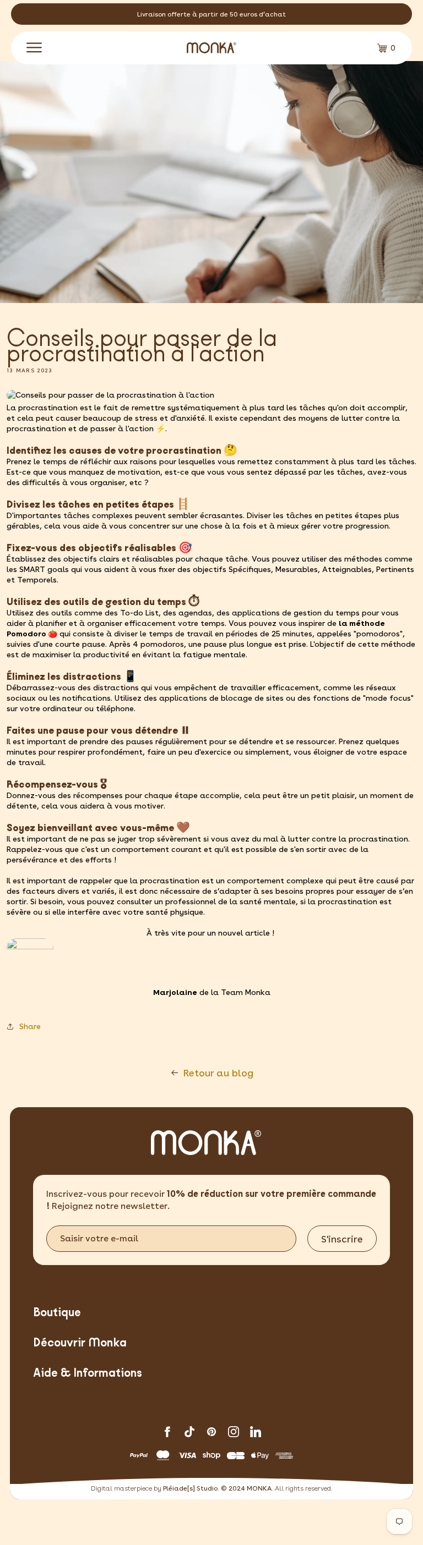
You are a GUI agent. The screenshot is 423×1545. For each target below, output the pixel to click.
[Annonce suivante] (390, 14)
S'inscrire (342, 1239)
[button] (34, 48)
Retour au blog (218, 1073)
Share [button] (30, 1026)
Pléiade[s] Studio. (191, 1488)
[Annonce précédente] (33, 14)
